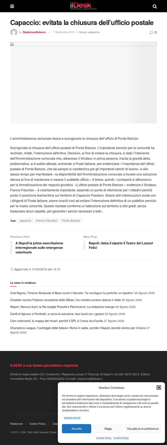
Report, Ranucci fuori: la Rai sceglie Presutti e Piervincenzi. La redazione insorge (62, 307)
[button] (159, 387)
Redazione (16, 424)
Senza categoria (89, 32)
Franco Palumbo (46, 220)
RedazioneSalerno (34, 32)
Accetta (76, 428)
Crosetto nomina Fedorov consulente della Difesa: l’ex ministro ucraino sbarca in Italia (65, 300)
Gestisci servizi (72, 417)
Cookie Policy (103, 437)
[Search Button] (155, 6)
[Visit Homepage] (83, 6)
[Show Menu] (12, 6)
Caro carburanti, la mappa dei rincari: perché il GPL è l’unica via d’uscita (56, 321)
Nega (108, 428)
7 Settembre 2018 (63, 32)
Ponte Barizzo (71, 220)
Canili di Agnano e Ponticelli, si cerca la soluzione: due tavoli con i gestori (57, 314)
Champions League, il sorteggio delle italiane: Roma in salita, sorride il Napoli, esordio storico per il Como (78, 328)
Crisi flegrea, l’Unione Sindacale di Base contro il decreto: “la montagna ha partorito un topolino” (72, 293)
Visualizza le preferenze (143, 428)
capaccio (25, 220)
